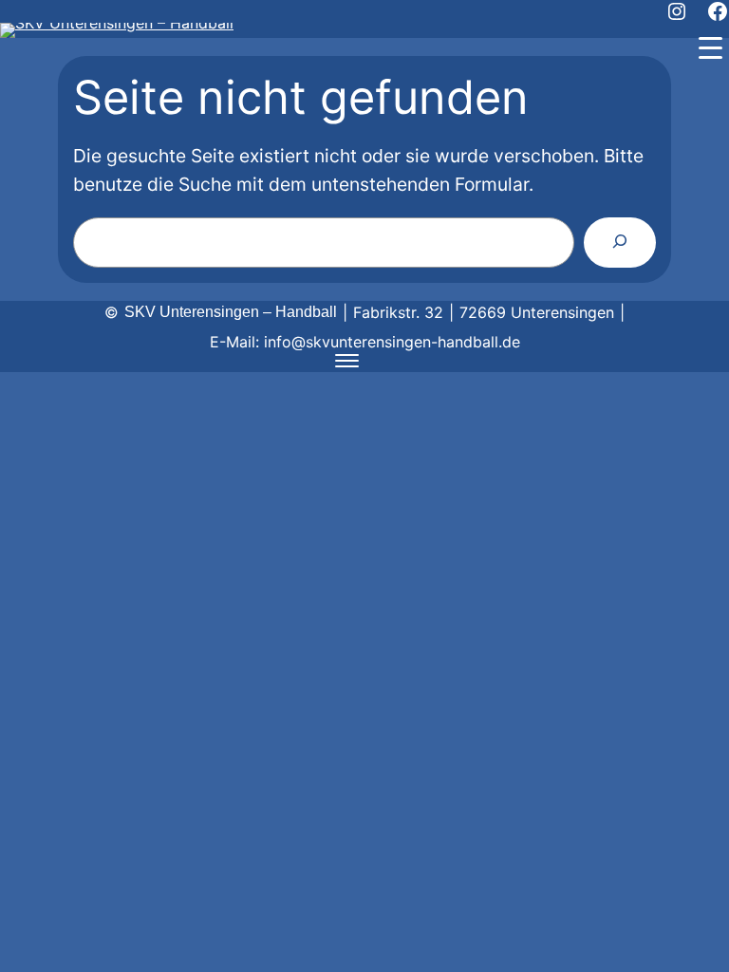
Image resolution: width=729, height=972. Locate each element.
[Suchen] (619, 242)
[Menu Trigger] (710, 47)
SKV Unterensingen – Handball (230, 312)
